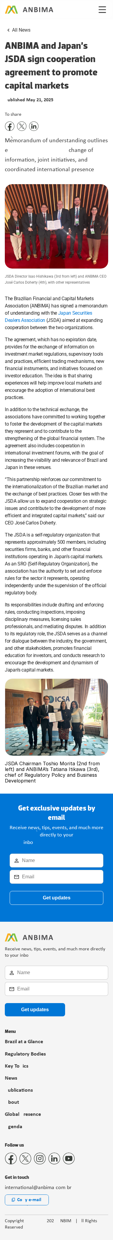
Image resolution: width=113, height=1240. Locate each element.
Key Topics (16, 1066)
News (11, 1078)
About (12, 1102)
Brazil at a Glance (24, 1042)
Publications (19, 1090)
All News (21, 30)
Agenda (13, 1127)
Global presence (23, 1114)
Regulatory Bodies (25, 1054)
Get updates (57, 897)
